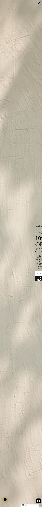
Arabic (26, 505)
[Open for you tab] (38, 500)
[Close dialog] (39, 3)
